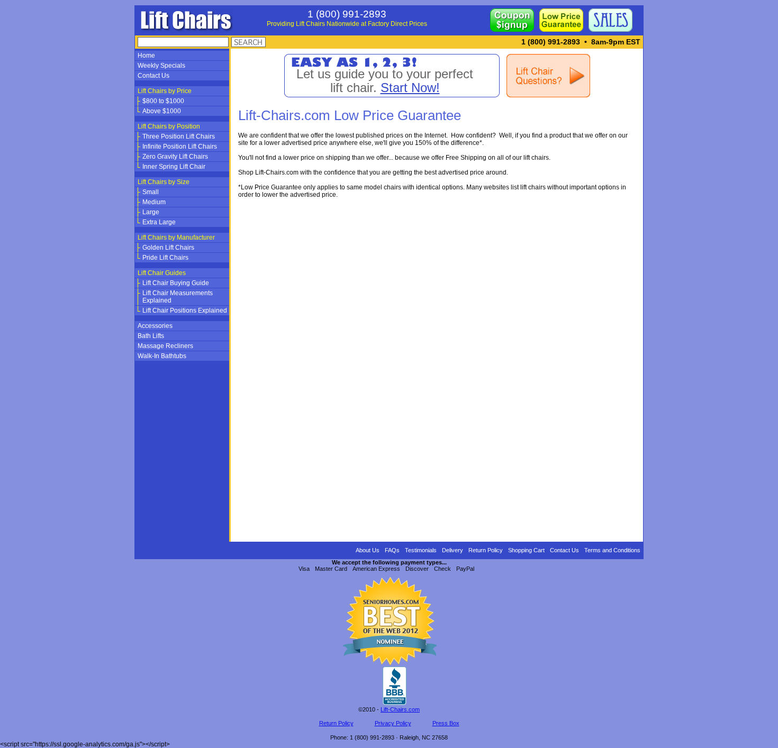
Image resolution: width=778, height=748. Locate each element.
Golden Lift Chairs (168, 247)
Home (146, 55)
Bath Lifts (151, 336)
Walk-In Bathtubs (162, 356)
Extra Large (159, 222)
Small (150, 192)
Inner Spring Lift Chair (173, 166)
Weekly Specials (161, 65)
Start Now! (410, 87)
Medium (154, 202)
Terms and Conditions (612, 550)
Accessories (155, 326)
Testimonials (421, 550)
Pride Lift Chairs (165, 257)
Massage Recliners (165, 346)
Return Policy (485, 550)
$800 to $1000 (163, 101)
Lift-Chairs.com (400, 709)
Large (150, 212)
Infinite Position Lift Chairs (179, 146)
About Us (367, 550)
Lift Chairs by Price (165, 91)
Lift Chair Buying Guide (175, 283)
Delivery (452, 550)
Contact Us (153, 75)
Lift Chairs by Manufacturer (176, 237)
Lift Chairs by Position (169, 126)
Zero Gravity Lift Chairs (175, 156)
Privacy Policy (393, 723)
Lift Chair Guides (162, 273)
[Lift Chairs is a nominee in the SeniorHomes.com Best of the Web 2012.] (389, 663)
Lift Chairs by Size (163, 182)
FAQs (392, 550)
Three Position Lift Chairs (178, 136)
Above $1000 (161, 111)
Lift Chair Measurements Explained (177, 296)
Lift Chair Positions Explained (184, 310)
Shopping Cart (526, 550)
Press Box (445, 723)
